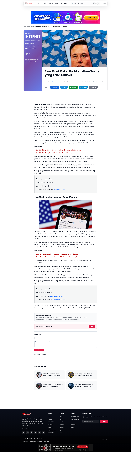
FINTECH (50, 427)
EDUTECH (50, 424)
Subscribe (103, 421)
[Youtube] (39, 432)
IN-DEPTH (51, 422)
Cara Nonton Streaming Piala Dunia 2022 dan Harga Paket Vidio (57, 254)
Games (61, 432)
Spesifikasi (73, 424)
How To (61, 422)
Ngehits (62, 424)
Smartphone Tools (75, 416)
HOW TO (51, 3)
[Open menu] (98, 3)
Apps (61, 430)
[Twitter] (35, 432)
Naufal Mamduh (54, 81)
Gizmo (61, 416)
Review (61, 419)
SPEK (45, 3)
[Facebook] (27, 432)
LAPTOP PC (64, 3)
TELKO (50, 419)
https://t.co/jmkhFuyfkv (57, 296)
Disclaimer (47, 441)
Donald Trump (50, 234)
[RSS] (43, 432)
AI (49, 416)
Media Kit (39, 441)
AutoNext (62, 427)
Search (72, 427)
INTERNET (32, 26)
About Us (26, 441)
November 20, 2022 (60, 300)
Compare (73, 422)
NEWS (57, 3)
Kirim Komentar (39, 350)
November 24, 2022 (60, 189)
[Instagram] (31, 432)
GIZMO (39, 3)
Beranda (26, 26)
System (104, 3)
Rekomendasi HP (75, 419)
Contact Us (33, 441)
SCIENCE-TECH (52, 430)
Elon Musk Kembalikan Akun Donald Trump (31, 60)
